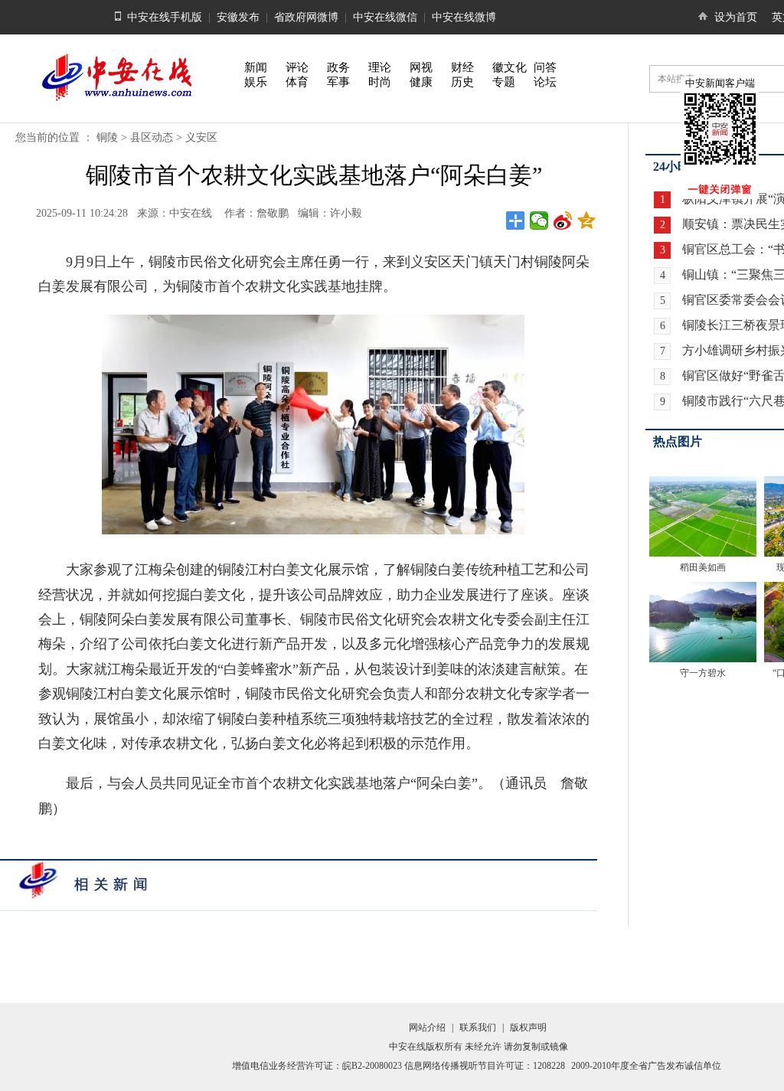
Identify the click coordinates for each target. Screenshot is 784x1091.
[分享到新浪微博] (563, 220)
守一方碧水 (703, 673)
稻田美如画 (703, 567)
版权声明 (528, 1027)
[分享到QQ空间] (586, 220)
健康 (421, 82)
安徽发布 (238, 17)
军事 (338, 82)
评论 (297, 67)
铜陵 (107, 137)
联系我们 (477, 1027)
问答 (545, 67)
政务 (338, 67)
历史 (462, 82)
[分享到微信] (539, 220)
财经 (462, 67)
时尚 (379, 82)
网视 (421, 67)
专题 (503, 82)
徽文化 (509, 67)
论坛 (545, 82)
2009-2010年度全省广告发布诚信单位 (646, 1065)
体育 (297, 82)
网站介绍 (427, 1027)
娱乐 (255, 82)
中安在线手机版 (164, 17)
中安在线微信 (385, 17)
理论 (379, 67)
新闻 (255, 67)
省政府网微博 (306, 17)
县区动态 (151, 137)
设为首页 (735, 17)
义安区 (201, 137)
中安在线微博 (464, 17)
